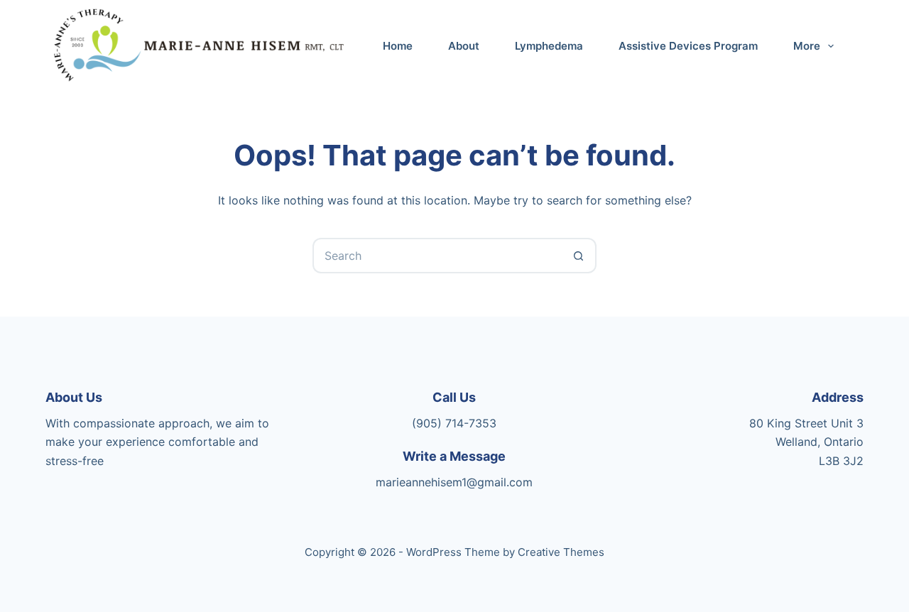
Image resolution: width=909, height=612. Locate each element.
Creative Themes (561, 552)
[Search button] (579, 255)
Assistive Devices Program (688, 46)
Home (398, 46)
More (806, 46)
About (463, 46)
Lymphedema (549, 46)
